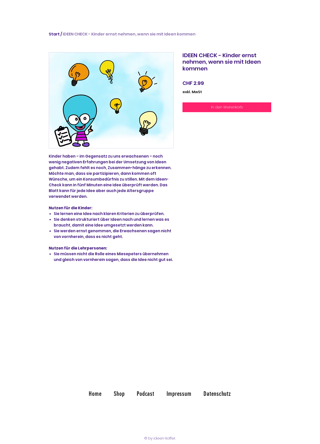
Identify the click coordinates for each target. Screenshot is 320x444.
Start (54, 34)
